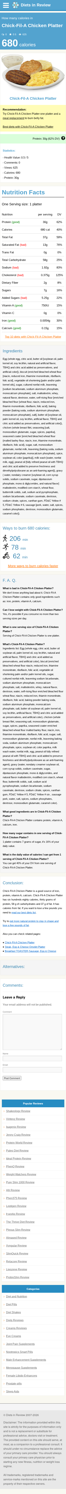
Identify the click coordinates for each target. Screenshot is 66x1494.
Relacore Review (16, 1261)
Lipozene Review (16, 1269)
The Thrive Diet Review (20, 1221)
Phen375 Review (16, 1198)
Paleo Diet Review (17, 1150)
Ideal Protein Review (18, 1158)
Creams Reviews (16, 1328)
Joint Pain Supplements (20, 1344)
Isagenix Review (16, 1126)
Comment (7, 1011)
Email (5, 1064)
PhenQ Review (15, 1166)
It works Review (15, 1214)
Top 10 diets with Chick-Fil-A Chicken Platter (33, 336)
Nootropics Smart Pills (19, 1351)
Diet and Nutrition (16, 1296)
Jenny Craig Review (18, 1134)
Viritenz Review (15, 1119)
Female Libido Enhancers (21, 1375)
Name (5, 1053)
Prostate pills (14, 1383)
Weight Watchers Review (21, 1174)
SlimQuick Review (17, 1253)
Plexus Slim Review (18, 1229)
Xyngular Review (16, 1245)
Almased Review (16, 1237)
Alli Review (13, 1190)
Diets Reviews (15, 1320)
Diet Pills (11, 1304)
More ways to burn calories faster (33, 566)
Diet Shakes (13, 1312)
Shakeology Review (18, 1111)
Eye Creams (13, 1336)
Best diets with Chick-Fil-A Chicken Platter (28, 126)
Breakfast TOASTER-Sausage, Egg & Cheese (30, 951)
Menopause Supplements (21, 1367)
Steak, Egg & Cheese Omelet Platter (25, 946)
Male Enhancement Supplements (26, 1359)
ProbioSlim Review (17, 1277)
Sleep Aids (12, 1391)
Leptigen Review (16, 1206)
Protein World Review (19, 1142)
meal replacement (13, 118)
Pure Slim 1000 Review (20, 1182)
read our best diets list (24, 912)
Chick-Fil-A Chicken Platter (20, 942)
